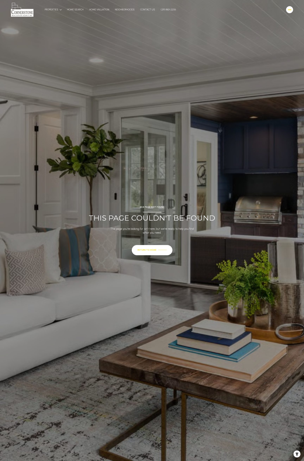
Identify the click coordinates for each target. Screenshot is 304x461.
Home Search (75, 9)
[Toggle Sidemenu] (289, 9)
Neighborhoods (125, 9)
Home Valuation (99, 9)
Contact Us (147, 9)
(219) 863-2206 (168, 9)
